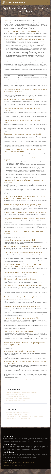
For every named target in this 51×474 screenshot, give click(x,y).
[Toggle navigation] (47, 2)
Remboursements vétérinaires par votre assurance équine (18, 398)
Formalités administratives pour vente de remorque (13, 380)
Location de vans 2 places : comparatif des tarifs (36, 379)
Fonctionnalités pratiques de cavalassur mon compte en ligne (18, 418)
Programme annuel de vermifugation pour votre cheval (17, 396)
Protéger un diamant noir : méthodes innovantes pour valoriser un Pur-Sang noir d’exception (24, 416)
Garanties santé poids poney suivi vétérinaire (15, 400)
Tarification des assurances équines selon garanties (16, 414)
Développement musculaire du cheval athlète (15, 394)
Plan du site (25, 470)
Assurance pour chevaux (9, 20)
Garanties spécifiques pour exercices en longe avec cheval (18, 412)
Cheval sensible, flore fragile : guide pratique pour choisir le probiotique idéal (21, 392)
